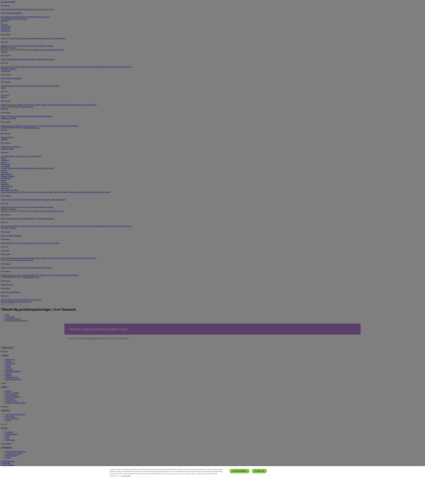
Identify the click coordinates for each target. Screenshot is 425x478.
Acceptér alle (259, 471)
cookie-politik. (126, 476)
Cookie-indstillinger (239, 471)
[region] (212, 472)
